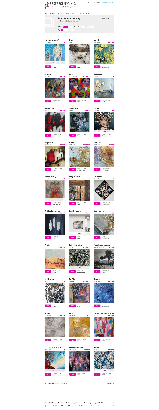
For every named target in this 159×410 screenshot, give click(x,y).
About (48, 406)
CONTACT (93, 2)
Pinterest (58, 406)
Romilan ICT (112, 406)
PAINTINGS (52, 14)
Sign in (99, 406)
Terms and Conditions (79, 406)
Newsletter (95, 406)
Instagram (71, 406)
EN (113, 403)
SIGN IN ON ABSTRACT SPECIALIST (108, 2)
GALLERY (79, 14)
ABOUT (88, 2)
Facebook (65, 406)
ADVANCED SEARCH (69, 14)
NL (112, 403)
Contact (52, 406)
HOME (46, 14)
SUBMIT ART (86, 14)
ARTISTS (60, 14)
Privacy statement (88, 406)
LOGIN (98, 2)
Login (103, 406)
